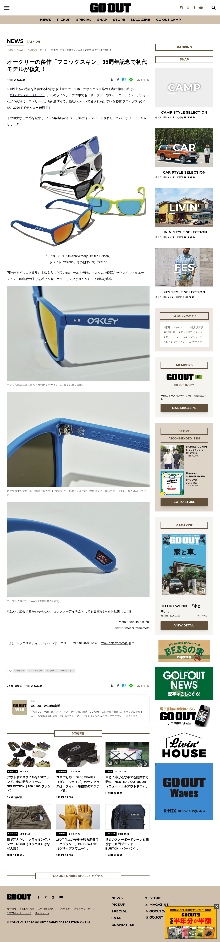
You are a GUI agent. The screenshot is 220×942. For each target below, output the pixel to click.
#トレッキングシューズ (189, 337)
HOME (10, 50)
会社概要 (11, 908)
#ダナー (168, 337)
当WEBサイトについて (19, 913)
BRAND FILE (122, 925)
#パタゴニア (195, 342)
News (45, 20)
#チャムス (179, 327)
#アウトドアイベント (190, 332)
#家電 (167, 327)
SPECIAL (83, 20)
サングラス (51, 671)
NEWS (20, 50)
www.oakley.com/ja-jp (116, 643)
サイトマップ (42, 913)
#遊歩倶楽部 (196, 327)
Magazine (140, 20)
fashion (32, 50)
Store (119, 20)
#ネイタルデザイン (174, 342)
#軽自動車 (169, 332)
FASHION (33, 41)
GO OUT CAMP (168, 20)
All (32, 15)
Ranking (184, 15)
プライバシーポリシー (86, 908)
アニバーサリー (35, 671)
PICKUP (63, 20)
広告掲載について (47, 908)
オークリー (20, 671)
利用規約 (65, 908)
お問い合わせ (27, 908)
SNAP (102, 20)
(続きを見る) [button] (132, 716)
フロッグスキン (66, 671)
